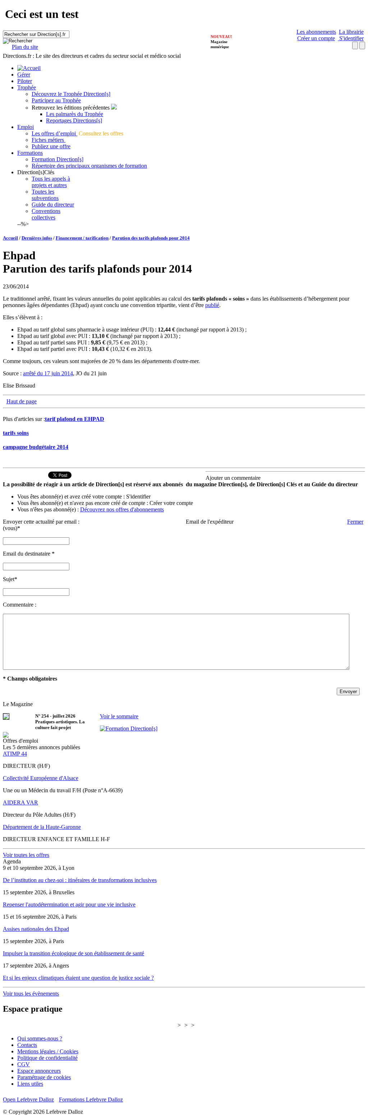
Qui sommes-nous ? (39, 1038)
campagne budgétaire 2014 (35, 447)
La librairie (351, 32)
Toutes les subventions (45, 195)
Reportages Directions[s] (74, 120)
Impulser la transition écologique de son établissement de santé (73, 953)
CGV (23, 1064)
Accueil (10, 238)
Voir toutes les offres (26, 855)
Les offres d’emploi (54, 133)
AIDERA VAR (20, 802)
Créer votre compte (171, 503)
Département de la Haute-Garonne (42, 827)
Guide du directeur (53, 204)
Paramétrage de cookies (44, 1077)
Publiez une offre (51, 146)
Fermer (355, 522)
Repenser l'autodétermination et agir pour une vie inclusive (69, 904)
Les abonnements (316, 32)
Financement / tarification (82, 238)
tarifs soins (16, 433)
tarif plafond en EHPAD (74, 419)
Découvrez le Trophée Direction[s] (71, 94)
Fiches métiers (48, 140)
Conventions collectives (46, 214)
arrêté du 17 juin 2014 (48, 373)
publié (212, 305)
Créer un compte (316, 38)
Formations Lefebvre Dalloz (91, 1099)
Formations (30, 153)
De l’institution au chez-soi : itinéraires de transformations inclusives (80, 880)
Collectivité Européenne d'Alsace (40, 778)
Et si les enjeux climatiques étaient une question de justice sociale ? (78, 978)
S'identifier (351, 38)
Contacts (27, 1045)
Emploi (25, 127)
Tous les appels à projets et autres (51, 182)
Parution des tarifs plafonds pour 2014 (151, 238)
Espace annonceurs (39, 1071)
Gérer (23, 74)
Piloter (24, 81)
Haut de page (21, 401)
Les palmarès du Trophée (74, 114)
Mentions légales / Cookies (47, 1051)
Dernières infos (37, 238)
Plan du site (25, 47)
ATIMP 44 (15, 754)
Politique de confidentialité (47, 1058)
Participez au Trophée (56, 100)
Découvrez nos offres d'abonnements (122, 509)
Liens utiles (30, 1084)
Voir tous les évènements (31, 994)
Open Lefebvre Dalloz (28, 1099)
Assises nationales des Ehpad (36, 929)
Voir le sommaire (119, 716)
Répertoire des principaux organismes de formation (89, 166)
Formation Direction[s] (57, 159)
